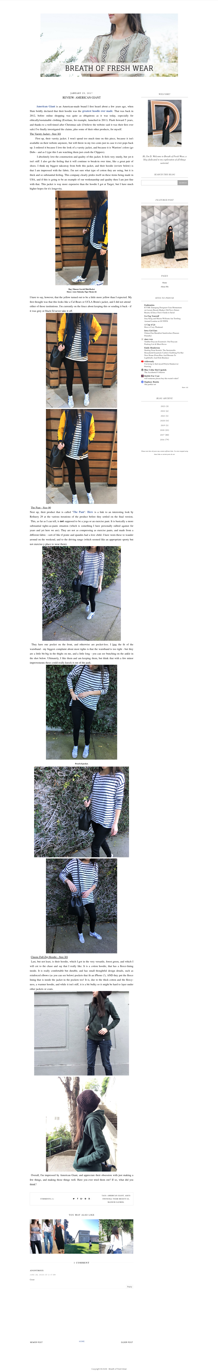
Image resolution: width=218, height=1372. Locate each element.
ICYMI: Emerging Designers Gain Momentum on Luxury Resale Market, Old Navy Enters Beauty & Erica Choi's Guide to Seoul (163, 310)
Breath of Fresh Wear (118, 1369)
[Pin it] (85, 1198)
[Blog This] (89, 1198)
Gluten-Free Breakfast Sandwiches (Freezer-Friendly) (161, 334)
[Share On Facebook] (77, 1198)
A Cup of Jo (149, 324)
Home (82, 1341)
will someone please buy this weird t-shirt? (161, 378)
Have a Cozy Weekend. (153, 327)
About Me (164, 287)
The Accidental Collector (154, 372)
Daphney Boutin (151, 381)
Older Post (127, 1342)
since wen (148, 339)
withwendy (149, 361)
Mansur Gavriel (116, 1202)
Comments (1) (47, 1199)
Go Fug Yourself (151, 316)
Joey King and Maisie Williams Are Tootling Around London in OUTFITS (162, 319)
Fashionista (149, 305)
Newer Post (36, 1342)
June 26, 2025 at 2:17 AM (43, 1275)
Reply (129, 1287)
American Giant (45, 106)
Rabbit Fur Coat (151, 375)
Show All (185, 387)
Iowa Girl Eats (150, 330)
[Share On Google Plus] (81, 1198)
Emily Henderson (152, 347)
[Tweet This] (73, 1198)
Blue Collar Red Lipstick (155, 369)
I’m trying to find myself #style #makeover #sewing (161, 365)
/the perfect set (150, 384)
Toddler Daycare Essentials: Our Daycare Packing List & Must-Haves (160, 342)
